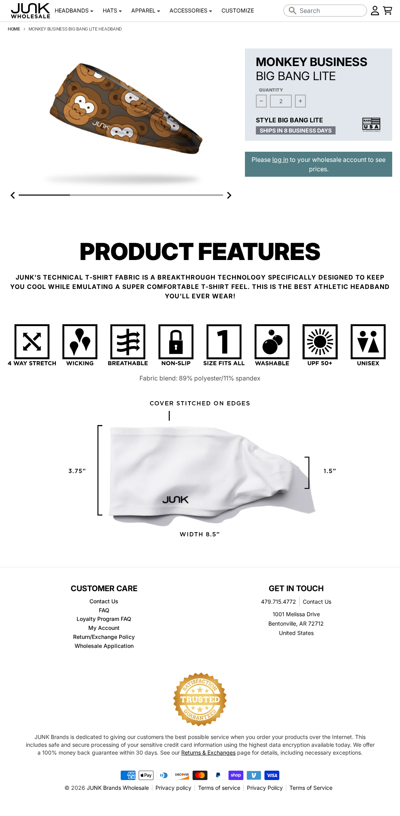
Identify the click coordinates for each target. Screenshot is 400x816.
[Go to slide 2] (95, 195)
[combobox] (325, 10)
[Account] (375, 10)
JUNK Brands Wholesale (118, 787)
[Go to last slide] (13, 195)
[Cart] (387, 10)
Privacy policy (173, 787)
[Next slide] (228, 195)
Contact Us (317, 601)
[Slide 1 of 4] (121, 119)
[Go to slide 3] (146, 195)
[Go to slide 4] (197, 195)
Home (14, 29)
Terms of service (219, 787)
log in (280, 159)
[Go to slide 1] (44, 195)
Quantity (271, 90)
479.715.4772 (278, 601)
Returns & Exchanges (208, 752)
